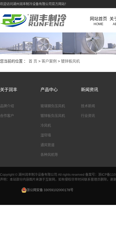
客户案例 (49, 61)
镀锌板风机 (70, 61)
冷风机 (45, 125)
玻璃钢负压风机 (52, 106)
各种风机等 (49, 154)
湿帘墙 (45, 135)
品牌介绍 (7, 106)
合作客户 (7, 116)
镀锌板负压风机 (52, 116)
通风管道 (47, 145)
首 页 (33, 61)
